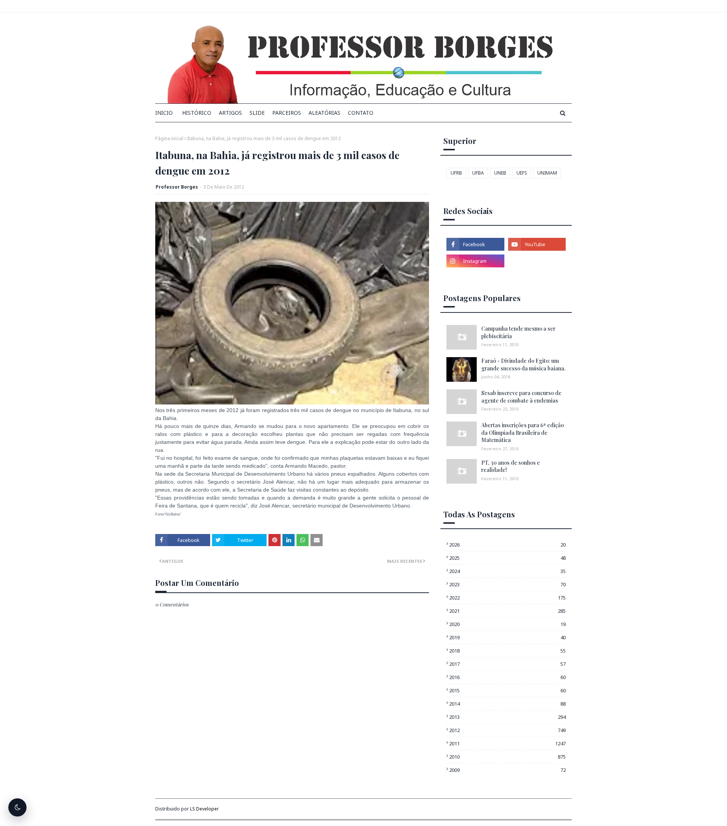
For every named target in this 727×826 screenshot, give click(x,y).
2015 (507, 690)
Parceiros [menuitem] (286, 112)
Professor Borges (177, 187)
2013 (507, 717)
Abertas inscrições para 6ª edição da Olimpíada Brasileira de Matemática (522, 432)
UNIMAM (547, 173)
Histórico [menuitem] (196, 112)
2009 (507, 770)
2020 (507, 624)
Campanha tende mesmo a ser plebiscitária (518, 332)
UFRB (456, 173)
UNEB (500, 173)
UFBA (478, 173)
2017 (507, 663)
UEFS (521, 173)
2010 (507, 756)
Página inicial (169, 138)
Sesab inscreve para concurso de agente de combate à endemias (521, 396)
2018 (507, 650)
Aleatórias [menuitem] (324, 112)
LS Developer (204, 809)
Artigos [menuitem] (230, 112)
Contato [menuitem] (360, 112)
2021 (507, 610)
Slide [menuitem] (257, 112)
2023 (507, 584)
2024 (507, 571)
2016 (507, 677)
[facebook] (475, 244)
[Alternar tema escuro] (17, 807)
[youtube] (537, 244)
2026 (507, 544)
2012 (507, 730)
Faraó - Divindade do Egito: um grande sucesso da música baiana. (523, 364)
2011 (507, 743)
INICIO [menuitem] (164, 112)
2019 (507, 637)
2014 (507, 703)
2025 (507, 557)
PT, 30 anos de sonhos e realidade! (510, 466)
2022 (507, 597)
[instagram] (475, 261)
